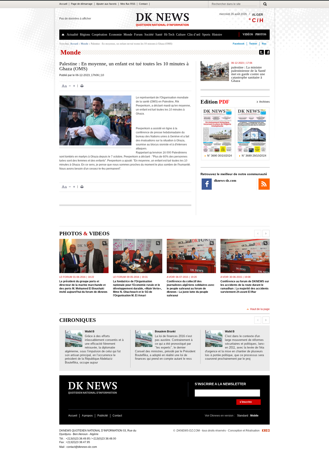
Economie (115, 34)
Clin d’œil (193, 34)
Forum (138, 34)
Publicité (102, 415)
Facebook (238, 43)
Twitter (253, 43)
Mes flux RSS (127, 3)
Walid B (89, 331)
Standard (243, 415)
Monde (128, 34)
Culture (181, 34)
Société (149, 34)
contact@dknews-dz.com (81, 446)
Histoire (217, 34)
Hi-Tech (169, 34)
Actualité (72, 34)
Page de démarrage (81, 3)
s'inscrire (246, 402)
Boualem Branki (165, 331)
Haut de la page (260, 309)
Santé (158, 34)
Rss (264, 43)
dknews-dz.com (225, 180)
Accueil (63, 3)
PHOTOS (260, 34)
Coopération (99, 34)
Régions (85, 34)
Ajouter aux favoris (106, 3)
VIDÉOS (248, 34)
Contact (143, 3)
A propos (87, 415)
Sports (206, 34)
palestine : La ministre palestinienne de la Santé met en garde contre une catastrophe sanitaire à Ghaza (248, 74)
